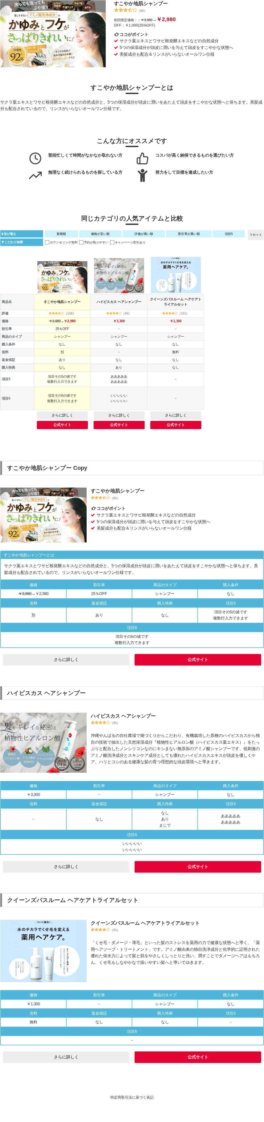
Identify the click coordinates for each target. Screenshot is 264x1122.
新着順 (61, 233)
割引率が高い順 (189, 233)
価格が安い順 (100, 233)
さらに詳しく (62, 415)
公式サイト (62, 425)
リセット (256, 234)
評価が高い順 (144, 233)
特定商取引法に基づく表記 (132, 1097)
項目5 (229, 233)
